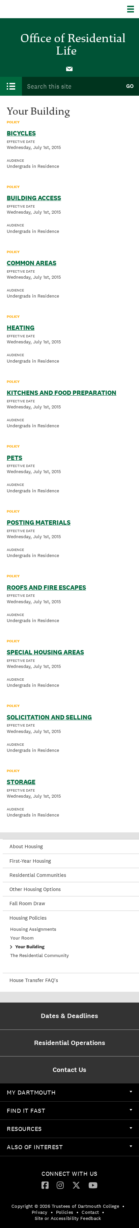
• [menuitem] (123, 1206)
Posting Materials (39, 522)
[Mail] (69, 68)
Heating (20, 328)
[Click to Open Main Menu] (11, 86)
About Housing (26, 846)
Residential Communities (37, 875)
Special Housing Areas (45, 652)
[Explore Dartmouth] (133, 9)
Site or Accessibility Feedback (68, 1218)
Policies (64, 1212)
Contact (90, 1212)
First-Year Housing (30, 861)
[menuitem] (69, 68)
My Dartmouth (31, 1092)
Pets (14, 458)
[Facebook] (45, 1185)
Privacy (40, 1212)
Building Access (34, 198)
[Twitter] (76, 1185)
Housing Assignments (33, 929)
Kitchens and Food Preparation (61, 393)
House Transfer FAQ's (33, 980)
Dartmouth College (39, 9)
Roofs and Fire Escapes (46, 587)
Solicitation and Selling (49, 717)
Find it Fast (26, 1110)
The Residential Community (39, 955)
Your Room (22, 938)
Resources (24, 1129)
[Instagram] (60, 1185)
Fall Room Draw (27, 903)
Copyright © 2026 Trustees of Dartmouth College (65, 1206)
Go (130, 86)
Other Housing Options (35, 889)
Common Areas (31, 263)
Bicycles (21, 133)
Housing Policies (28, 918)
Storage (21, 782)
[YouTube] (93, 1185)
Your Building (30, 947)
